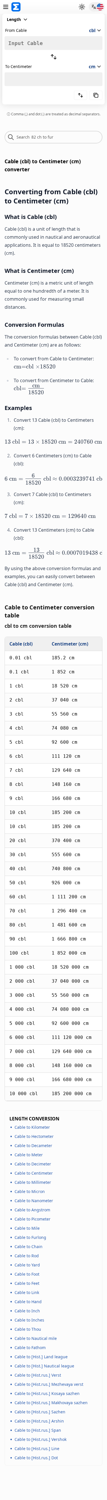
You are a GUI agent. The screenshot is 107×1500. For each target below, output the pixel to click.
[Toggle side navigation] (5, 6)
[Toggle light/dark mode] (81, 6)
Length (14, 19)
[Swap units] (53, 56)
